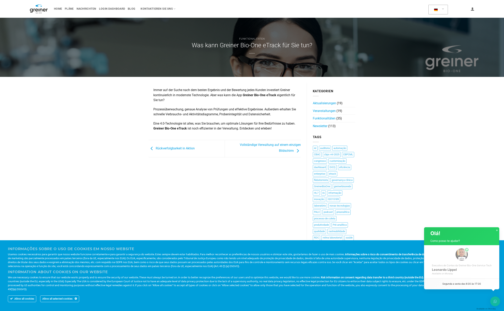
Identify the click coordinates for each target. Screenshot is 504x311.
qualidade (319, 231)
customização (337, 160)
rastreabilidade (337, 231)
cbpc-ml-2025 (331, 154)
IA (323, 192)
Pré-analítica (340, 224)
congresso (320, 160)
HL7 (316, 192)
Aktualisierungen (324, 103)
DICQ (332, 167)
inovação (319, 199)
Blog (131, 8)
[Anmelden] (472, 9)
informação (334, 192)
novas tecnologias (340, 205)
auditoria (325, 148)
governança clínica (342, 180)
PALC (317, 211)
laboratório (320, 205)
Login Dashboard (112, 8)
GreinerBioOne (322, 186)
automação (340, 148)
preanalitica (342, 211)
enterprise (319, 173)
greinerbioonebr (342, 186)
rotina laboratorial (332, 237)
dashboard (320, 167)
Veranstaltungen (324, 111)
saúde (349, 237)
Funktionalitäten (252, 38)
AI (315, 148)
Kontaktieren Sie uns (157, 8)
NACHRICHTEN (86, 8)
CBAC (317, 154)
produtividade (321, 224)
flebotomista (321, 180)
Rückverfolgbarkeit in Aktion (175, 148)
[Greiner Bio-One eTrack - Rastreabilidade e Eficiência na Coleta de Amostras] (39, 8)
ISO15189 (333, 199)
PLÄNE (69, 8)
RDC (316, 237)
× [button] (497, 230)
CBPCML (348, 154)
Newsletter (320, 126)
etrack (332, 173)
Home (58, 8)
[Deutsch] (437, 10)
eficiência (344, 167)
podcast (328, 211)
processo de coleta (324, 218)
